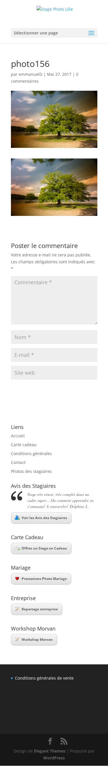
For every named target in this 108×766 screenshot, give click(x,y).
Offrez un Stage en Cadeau (44, 548)
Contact (18, 462)
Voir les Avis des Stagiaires (44, 517)
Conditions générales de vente (44, 678)
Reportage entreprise (40, 609)
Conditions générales (31, 453)
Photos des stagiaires (31, 471)
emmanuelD (30, 74)
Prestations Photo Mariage (44, 578)
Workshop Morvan (37, 639)
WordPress (54, 758)
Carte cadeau (24, 444)
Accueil (18, 435)
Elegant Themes (49, 751)
